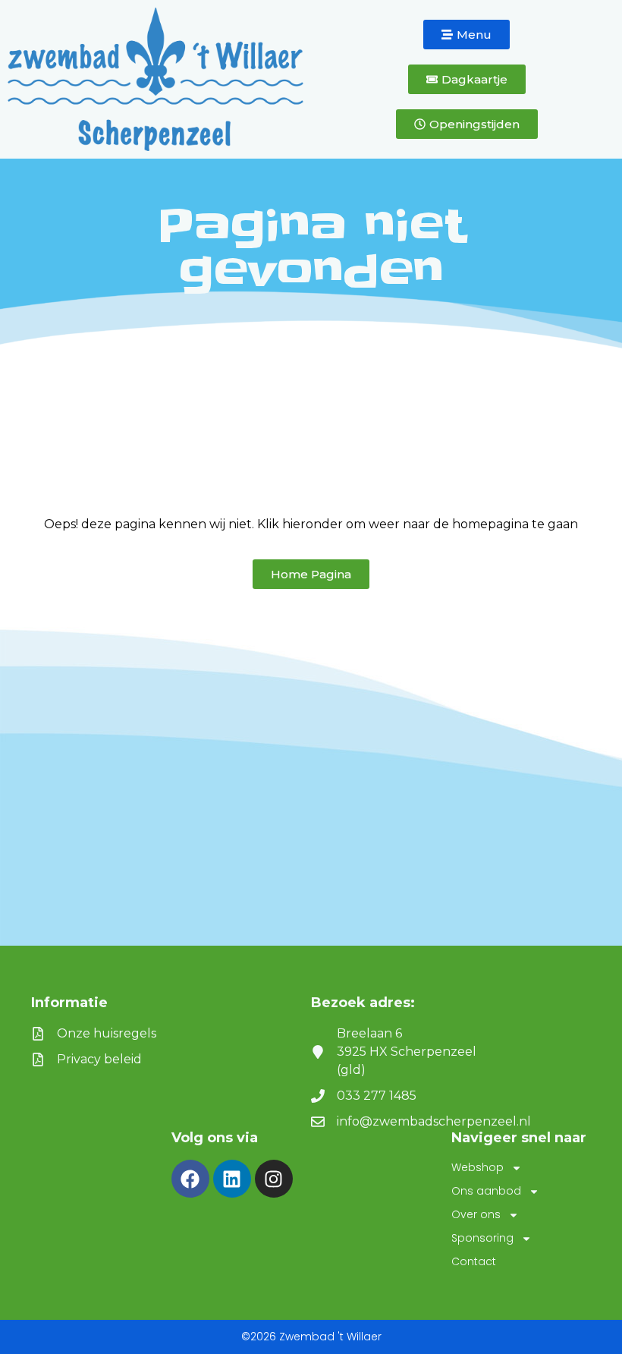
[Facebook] (190, 1179)
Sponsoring (482, 1237)
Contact (473, 1261)
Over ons (476, 1214)
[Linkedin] (232, 1179)
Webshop (477, 1167)
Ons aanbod (486, 1190)
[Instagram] (274, 1179)
